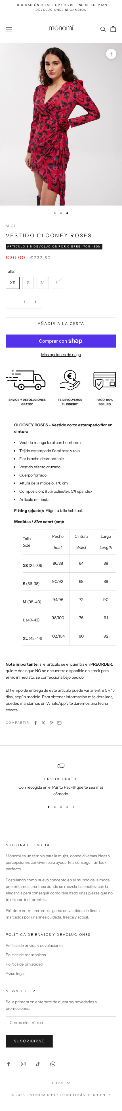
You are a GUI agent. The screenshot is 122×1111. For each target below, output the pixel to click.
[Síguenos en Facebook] (8, 1064)
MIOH (11, 226)
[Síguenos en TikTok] (38, 1064)
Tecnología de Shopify (85, 1095)
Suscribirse (29, 1041)
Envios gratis (61, 779)
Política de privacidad (24, 964)
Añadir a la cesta (61, 323)
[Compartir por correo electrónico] (59, 723)
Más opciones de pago (61, 354)
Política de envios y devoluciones (35, 945)
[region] (61, 780)
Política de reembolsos (26, 954)
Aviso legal (15, 973)
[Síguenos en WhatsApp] (53, 1064)
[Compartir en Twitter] (43, 723)
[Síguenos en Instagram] (23, 1064)
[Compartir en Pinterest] (51, 723)
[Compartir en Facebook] (35, 723)
